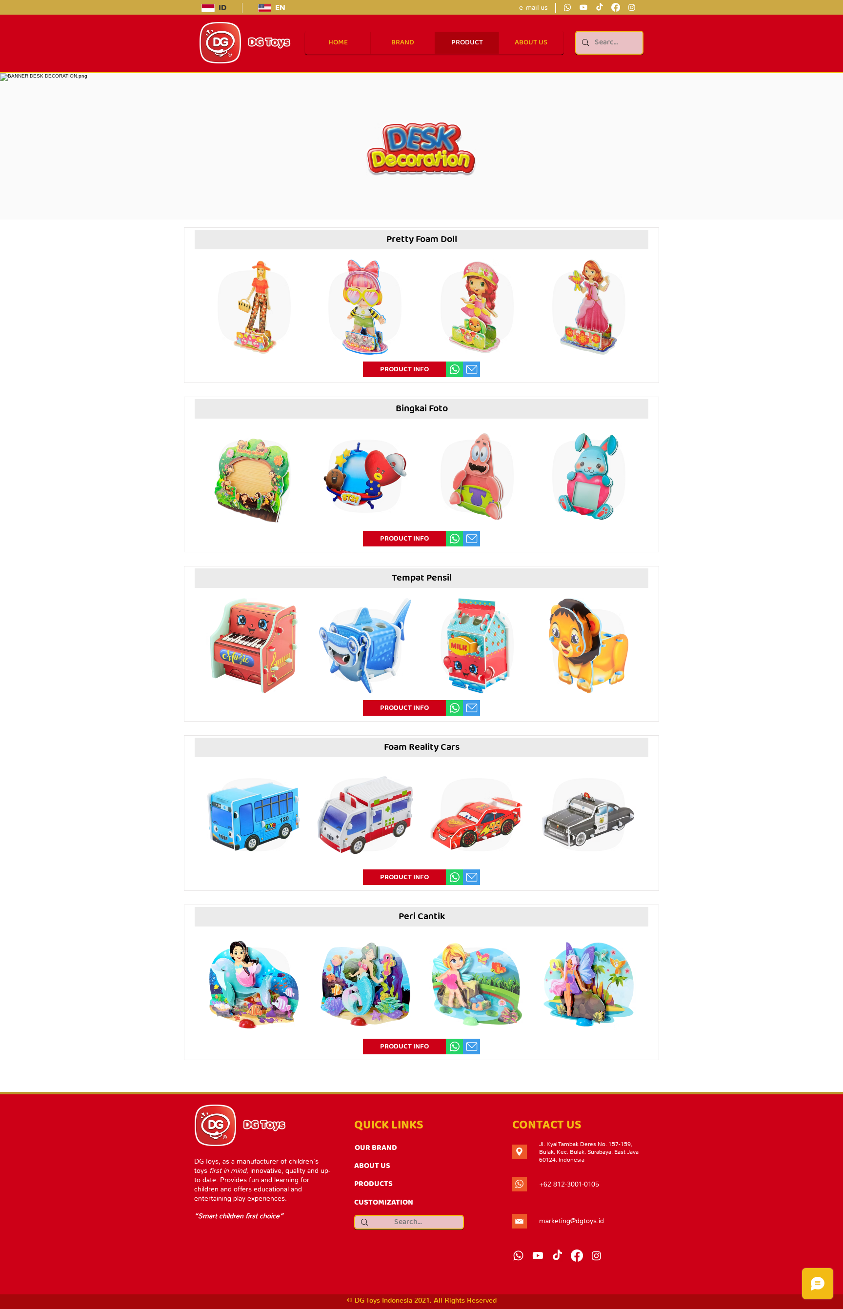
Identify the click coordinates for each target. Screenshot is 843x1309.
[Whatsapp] (567, 7)
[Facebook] (615, 7)
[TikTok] (599, 7)
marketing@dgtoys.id (571, 1220)
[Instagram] (631, 7)
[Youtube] (583, 7)
